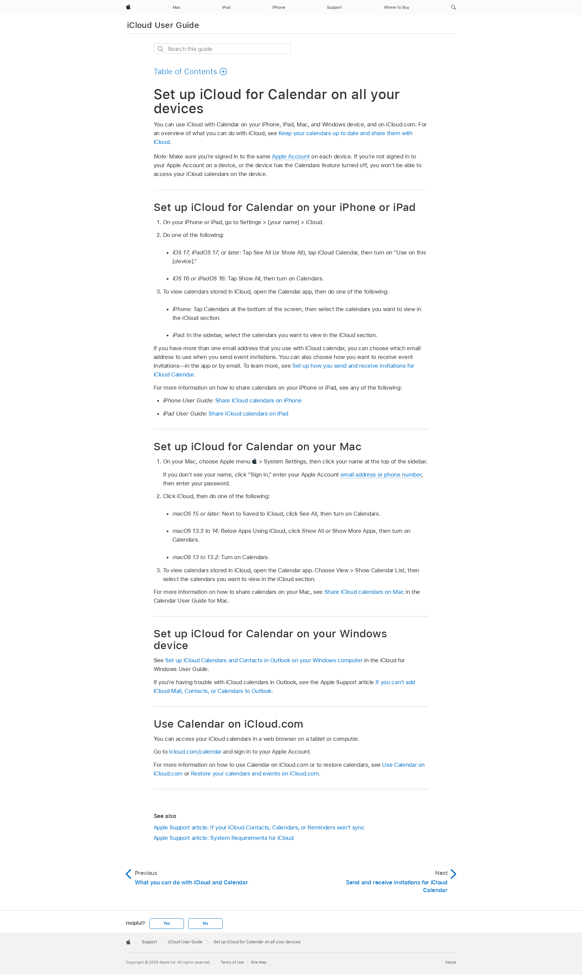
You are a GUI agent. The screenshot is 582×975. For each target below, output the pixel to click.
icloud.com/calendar (195, 751)
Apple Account (291, 156)
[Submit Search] (160, 49)
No (205, 923)
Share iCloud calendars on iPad (248, 413)
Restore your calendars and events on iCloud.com (255, 773)
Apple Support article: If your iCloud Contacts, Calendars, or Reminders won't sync (259, 827)
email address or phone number (381, 474)
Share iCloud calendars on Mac (364, 591)
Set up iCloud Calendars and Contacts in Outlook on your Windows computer (263, 660)
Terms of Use (232, 962)
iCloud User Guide (163, 25)
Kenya (451, 962)
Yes (166, 923)
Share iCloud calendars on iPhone (258, 400)
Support (149, 942)
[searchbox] (222, 48)
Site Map (258, 962)
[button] (453, 7)
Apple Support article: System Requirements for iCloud (224, 837)
